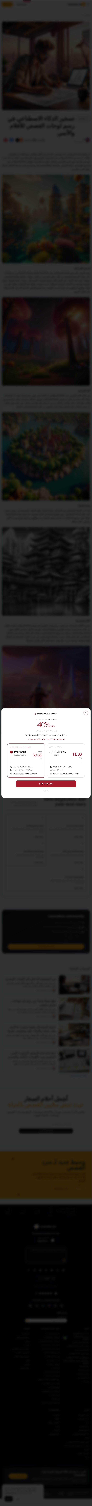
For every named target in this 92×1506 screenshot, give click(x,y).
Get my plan (46, 784)
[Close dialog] (86, 713)
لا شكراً (46, 791)
